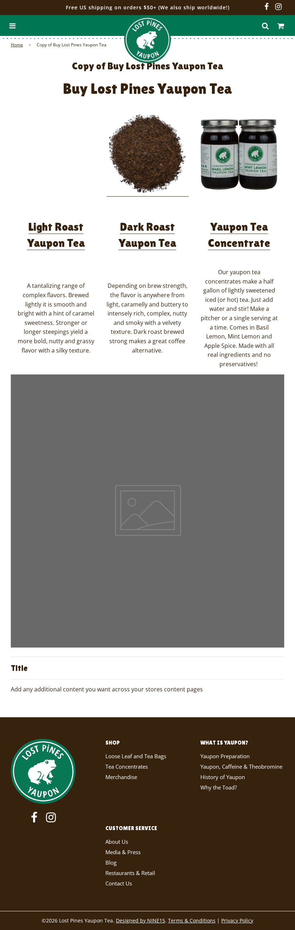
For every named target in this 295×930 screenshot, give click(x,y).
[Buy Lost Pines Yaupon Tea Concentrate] (239, 154)
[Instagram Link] (278, 7)
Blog (111, 862)
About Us (116, 841)
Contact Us (118, 883)
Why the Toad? (218, 787)
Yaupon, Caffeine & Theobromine (241, 766)
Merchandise (121, 777)
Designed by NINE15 (140, 920)
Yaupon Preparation (225, 756)
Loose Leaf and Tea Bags (135, 756)
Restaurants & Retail (130, 872)
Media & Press (123, 852)
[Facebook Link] (266, 7)
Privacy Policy (237, 920)
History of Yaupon (222, 777)
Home (17, 45)
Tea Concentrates (126, 766)
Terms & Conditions (191, 920)
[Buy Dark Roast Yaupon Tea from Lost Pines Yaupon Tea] (147, 192)
